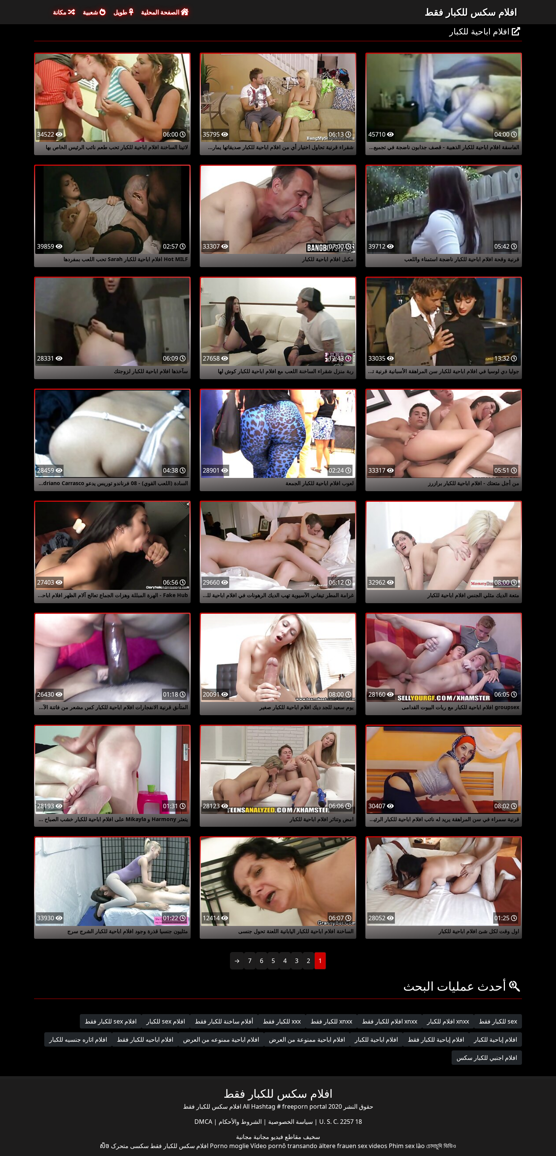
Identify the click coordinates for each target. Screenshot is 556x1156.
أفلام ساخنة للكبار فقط (224, 1021)
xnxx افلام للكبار (448, 1021)
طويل (121, 12)
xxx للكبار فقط (282, 1021)
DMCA (203, 1121)
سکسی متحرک (130, 1146)
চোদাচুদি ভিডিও (441, 1146)
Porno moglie (229, 1146)
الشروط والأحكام (239, 1121)
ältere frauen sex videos (353, 1146)
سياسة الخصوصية (290, 1121)
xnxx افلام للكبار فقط (389, 1021)
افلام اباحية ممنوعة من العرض (307, 1039)
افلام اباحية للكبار (376, 1039)
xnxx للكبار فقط (331, 1021)
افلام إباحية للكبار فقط (436, 1039)
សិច (104, 1146)
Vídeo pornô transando (283, 1146)
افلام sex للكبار (165, 1021)
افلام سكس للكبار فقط (471, 11)
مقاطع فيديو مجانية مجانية (268, 1137)
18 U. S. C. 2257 (340, 1121)
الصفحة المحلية (161, 12)
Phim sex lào (407, 1146)
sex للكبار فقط (498, 1021)
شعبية (91, 12)
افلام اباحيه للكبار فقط (145, 1039)
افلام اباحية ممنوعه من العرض (221, 1039)
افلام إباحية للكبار (495, 1039)
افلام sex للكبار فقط (111, 1021)
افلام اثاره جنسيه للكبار (78, 1039)
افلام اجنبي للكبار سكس (487, 1057)
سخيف (310, 1137)
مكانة (60, 12)
